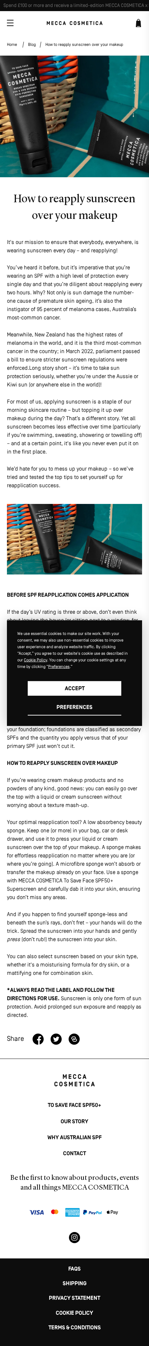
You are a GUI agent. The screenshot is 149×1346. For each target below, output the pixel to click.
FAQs (74, 1269)
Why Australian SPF (74, 1137)
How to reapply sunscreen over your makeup (84, 45)
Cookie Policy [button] (35, 660)
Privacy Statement (74, 1298)
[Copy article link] (74, 1039)
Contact (74, 1153)
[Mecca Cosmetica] (74, 23)
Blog (32, 45)
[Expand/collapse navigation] (10, 23)
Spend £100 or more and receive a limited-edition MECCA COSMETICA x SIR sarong (76, 5)
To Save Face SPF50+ (74, 1105)
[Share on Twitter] (56, 1039)
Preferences (74, 707)
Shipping (75, 1283)
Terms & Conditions (75, 1327)
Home (12, 45)
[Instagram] (74, 1237)
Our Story (74, 1121)
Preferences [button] (59, 667)
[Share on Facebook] (38, 1039)
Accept (75, 688)
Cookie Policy (74, 1313)
